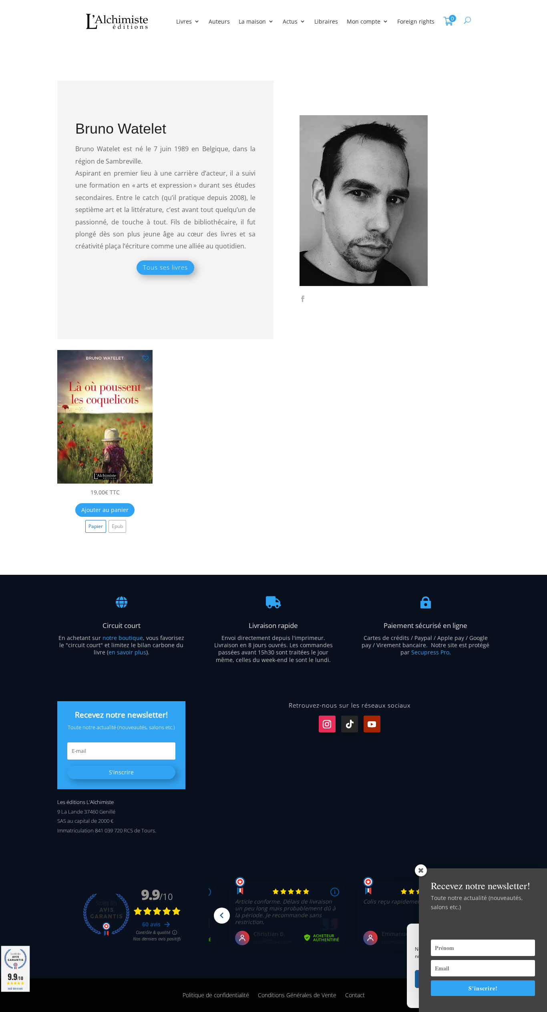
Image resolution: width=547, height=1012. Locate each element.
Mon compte (363, 21)
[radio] (96, 526)
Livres (184, 21)
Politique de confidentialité (216, 994)
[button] (145, 357)
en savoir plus (127, 652)
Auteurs (219, 21)
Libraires (326, 21)
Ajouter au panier (105, 510)
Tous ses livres (165, 267)
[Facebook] (303, 299)
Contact (355, 994)
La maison (252, 21)
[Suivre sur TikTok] (349, 724)
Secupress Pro (430, 652)
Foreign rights (415, 21)
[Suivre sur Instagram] (327, 724)
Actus (290, 21)
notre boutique (123, 638)
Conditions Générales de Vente (297, 994)
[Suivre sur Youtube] (372, 724)
